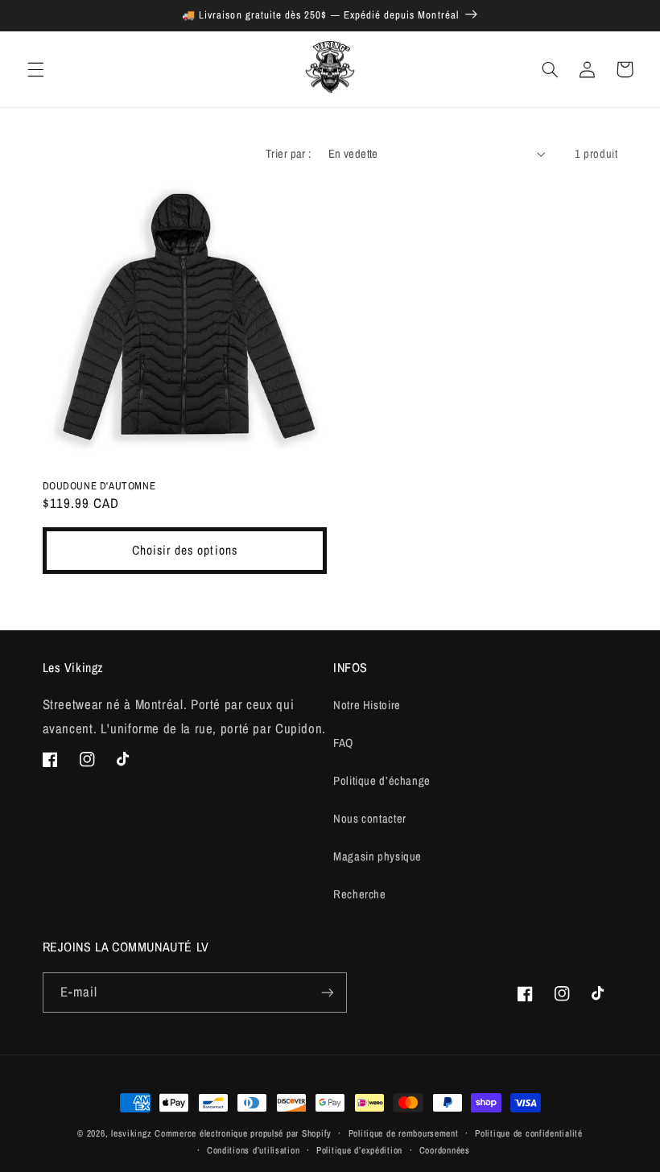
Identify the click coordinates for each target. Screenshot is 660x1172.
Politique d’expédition (359, 1150)
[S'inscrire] (326, 992)
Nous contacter (369, 819)
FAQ (343, 743)
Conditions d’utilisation (253, 1150)
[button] (35, 69)
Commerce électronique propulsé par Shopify (243, 1133)
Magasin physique (377, 856)
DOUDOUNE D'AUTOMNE (99, 486)
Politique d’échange (382, 781)
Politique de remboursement (404, 1133)
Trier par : (288, 154)
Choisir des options (184, 550)
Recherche (359, 894)
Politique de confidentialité (529, 1133)
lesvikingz (131, 1133)
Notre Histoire (367, 705)
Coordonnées (444, 1150)
